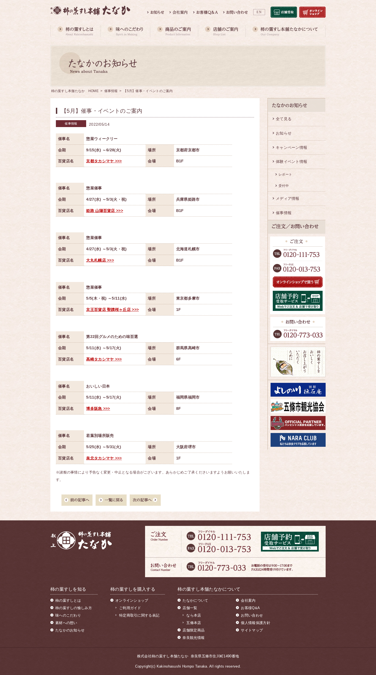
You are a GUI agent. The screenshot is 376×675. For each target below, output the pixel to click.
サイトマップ (252, 630)
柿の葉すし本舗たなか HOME (75, 91)
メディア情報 (287, 198)
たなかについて (195, 600)
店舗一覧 (189, 608)
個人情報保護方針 (255, 623)
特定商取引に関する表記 (139, 615)
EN (259, 12)
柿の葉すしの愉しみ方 (73, 608)
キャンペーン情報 (291, 147)
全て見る (283, 119)
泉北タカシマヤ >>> (104, 458)
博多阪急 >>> (98, 408)
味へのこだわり (68, 615)
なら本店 (193, 615)
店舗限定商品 (193, 630)
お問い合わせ (252, 615)
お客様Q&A (250, 608)
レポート (285, 174)
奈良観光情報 (193, 637)
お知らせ (283, 133)
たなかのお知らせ (70, 630)
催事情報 (111, 91)
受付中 (284, 186)
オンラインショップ (131, 600)
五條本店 (193, 623)
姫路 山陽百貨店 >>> (104, 210)
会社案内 (248, 600)
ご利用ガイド (130, 608)
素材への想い (66, 623)
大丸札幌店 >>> (100, 260)
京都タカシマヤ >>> (104, 161)
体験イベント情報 (291, 161)
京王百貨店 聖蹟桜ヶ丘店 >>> (112, 309)
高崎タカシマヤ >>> (104, 359)
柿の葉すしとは (68, 600)
